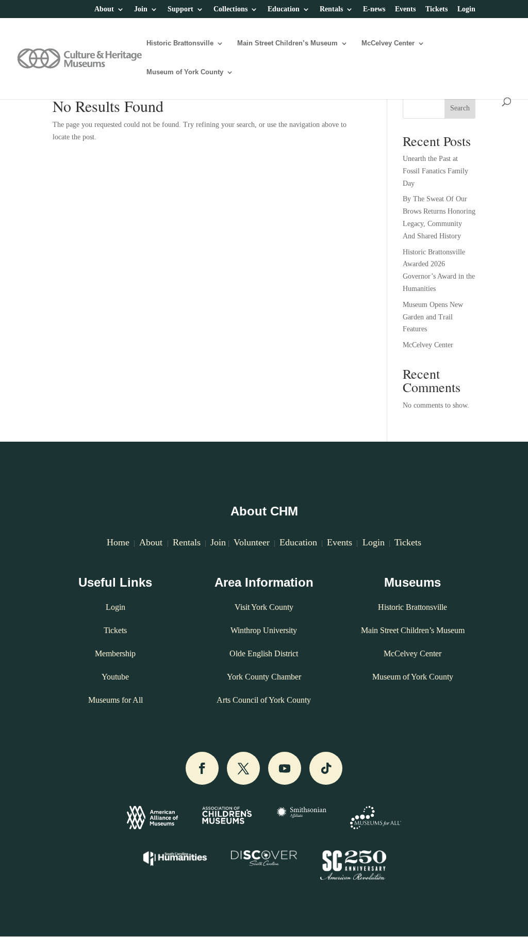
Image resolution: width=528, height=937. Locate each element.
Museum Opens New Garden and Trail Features (433, 317)
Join (140, 9)
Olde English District (263, 653)
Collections (230, 9)
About (104, 9)
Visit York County (264, 607)
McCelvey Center (388, 43)
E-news (374, 9)
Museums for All (115, 700)
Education (284, 9)
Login (466, 9)
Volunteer (252, 542)
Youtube (115, 676)
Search (460, 108)
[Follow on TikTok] (325, 768)
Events (405, 9)
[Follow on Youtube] (284, 768)
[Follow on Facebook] (202, 768)
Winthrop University (263, 630)
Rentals (331, 9)
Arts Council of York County (264, 700)
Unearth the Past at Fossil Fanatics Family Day (435, 171)
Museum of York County (184, 72)
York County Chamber (264, 676)
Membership (115, 653)
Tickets (436, 9)
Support (180, 9)
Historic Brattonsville (179, 43)
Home (118, 542)
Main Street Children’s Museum (287, 43)
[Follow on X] (243, 768)
